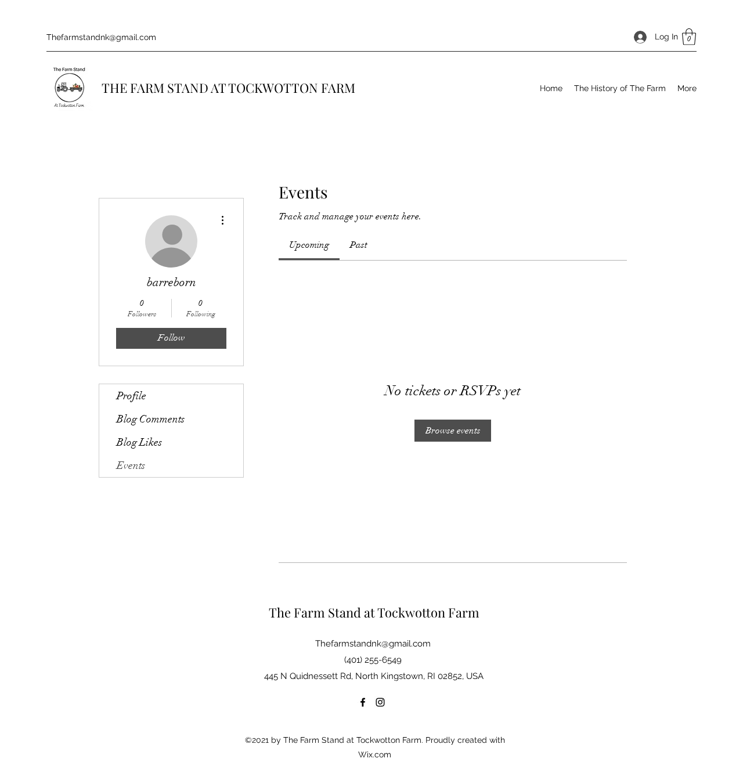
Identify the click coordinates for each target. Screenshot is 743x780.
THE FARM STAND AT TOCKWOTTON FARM (228, 87)
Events (131, 465)
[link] (309, 245)
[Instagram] (380, 702)
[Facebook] (363, 702)
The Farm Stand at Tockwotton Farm (374, 612)
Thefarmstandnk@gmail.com (101, 37)
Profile (131, 395)
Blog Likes (139, 442)
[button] (689, 36)
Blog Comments (151, 419)
